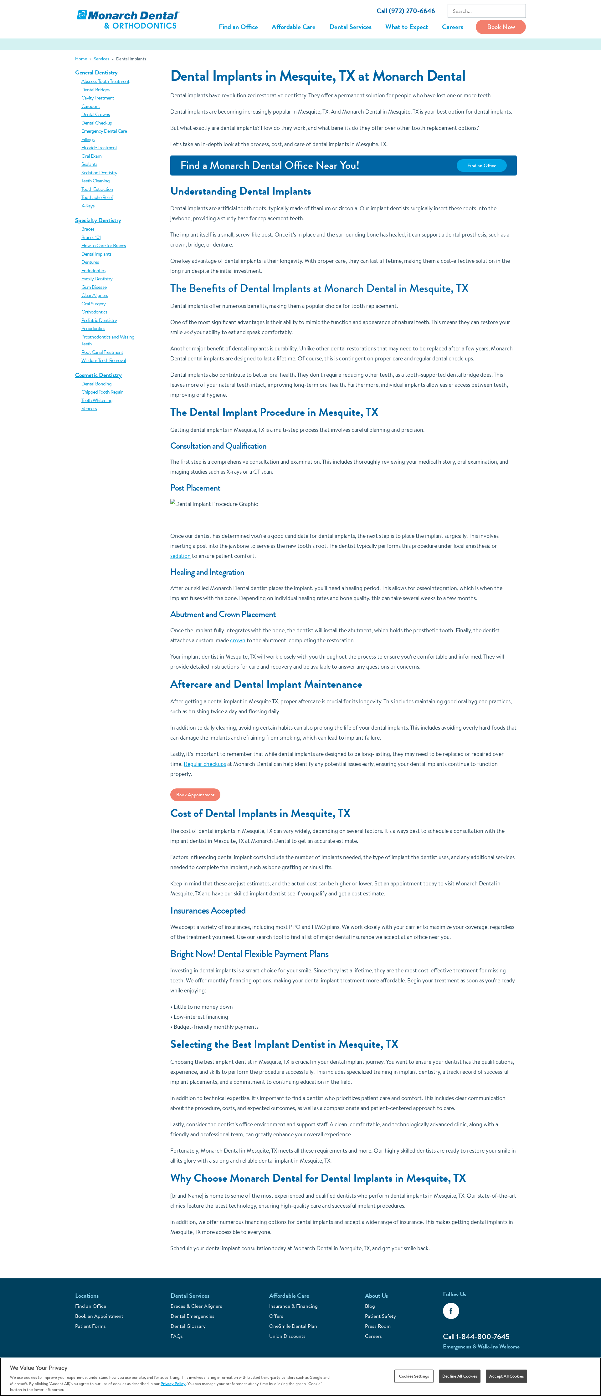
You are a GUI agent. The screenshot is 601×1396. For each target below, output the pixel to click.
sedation (180, 556)
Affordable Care (294, 27)
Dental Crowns (95, 114)
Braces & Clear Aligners (196, 1305)
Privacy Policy (173, 1383)
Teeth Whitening (96, 400)
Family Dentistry (96, 278)
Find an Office (238, 27)
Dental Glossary (188, 1325)
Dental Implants (96, 253)
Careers (452, 27)
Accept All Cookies (506, 1376)
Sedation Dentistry (99, 172)
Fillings (88, 139)
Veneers (89, 408)
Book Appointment (195, 794)
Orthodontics (94, 311)
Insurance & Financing (293, 1305)
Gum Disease (93, 286)
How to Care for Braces (103, 245)
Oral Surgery (93, 303)
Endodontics (93, 270)
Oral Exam (91, 155)
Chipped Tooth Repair (102, 391)
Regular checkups (205, 764)
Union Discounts (287, 1335)
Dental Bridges (95, 89)
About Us (376, 1295)
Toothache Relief (97, 197)
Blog (370, 1305)
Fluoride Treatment (99, 147)
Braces (87, 228)
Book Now (501, 27)
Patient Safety (380, 1315)
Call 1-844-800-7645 (476, 1336)
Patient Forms (90, 1325)
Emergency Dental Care (104, 130)
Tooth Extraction (97, 189)
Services (101, 59)
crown (237, 640)
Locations (87, 1295)
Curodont (90, 106)
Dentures (90, 261)
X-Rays (88, 205)
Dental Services (350, 27)
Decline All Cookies (459, 1376)
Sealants (89, 163)
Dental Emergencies (192, 1315)
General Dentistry (96, 72)
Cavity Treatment (97, 97)
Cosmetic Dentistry (98, 375)
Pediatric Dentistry (99, 320)
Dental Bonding (96, 383)
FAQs (177, 1335)
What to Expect (406, 27)
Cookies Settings (414, 1376)
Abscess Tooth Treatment (105, 81)
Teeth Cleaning (95, 180)
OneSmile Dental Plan (293, 1325)
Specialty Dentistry (98, 220)
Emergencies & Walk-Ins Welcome (481, 1346)
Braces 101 (90, 237)
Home (81, 59)
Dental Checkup (96, 122)
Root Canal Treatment (102, 352)
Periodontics (93, 328)
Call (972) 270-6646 (406, 11)
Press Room (378, 1325)
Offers (276, 1315)
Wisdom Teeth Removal (103, 360)
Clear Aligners (94, 295)
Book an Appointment (99, 1315)
